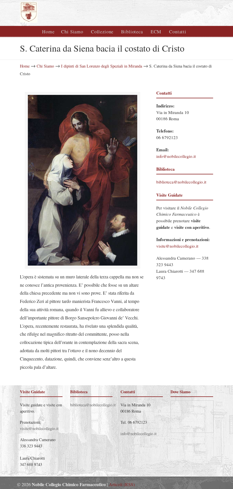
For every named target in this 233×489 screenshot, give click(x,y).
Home (25, 66)
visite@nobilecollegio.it (177, 246)
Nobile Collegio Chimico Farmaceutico (82, 12)
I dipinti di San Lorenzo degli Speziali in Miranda (101, 66)
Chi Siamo (45, 66)
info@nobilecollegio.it (176, 156)
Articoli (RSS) (122, 484)
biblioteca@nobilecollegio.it (181, 182)
